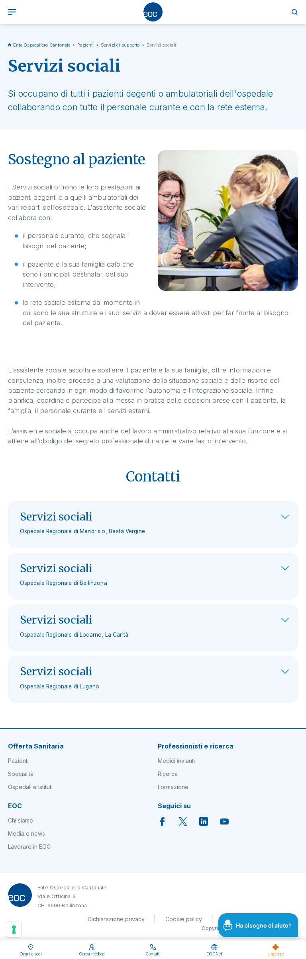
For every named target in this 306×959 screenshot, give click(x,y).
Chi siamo (20, 820)
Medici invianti (176, 760)
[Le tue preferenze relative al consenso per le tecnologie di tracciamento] (14, 929)
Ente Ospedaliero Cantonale (42, 45)
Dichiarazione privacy (116, 919)
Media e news (26, 833)
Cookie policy (183, 919)
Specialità (20, 773)
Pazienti (85, 45)
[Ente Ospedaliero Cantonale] (153, 11)
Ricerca (168, 773)
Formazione (173, 787)
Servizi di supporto (120, 45)
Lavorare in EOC (29, 846)
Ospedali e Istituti (30, 787)
